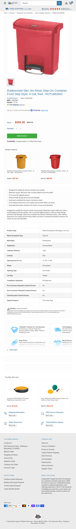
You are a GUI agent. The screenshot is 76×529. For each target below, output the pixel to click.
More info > (13, 415)
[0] (70, 3)
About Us (44, 443)
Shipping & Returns (11, 455)
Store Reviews (46, 456)
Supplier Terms (46, 469)
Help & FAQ (8, 458)
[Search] (59, 3)
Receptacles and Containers (25, 13)
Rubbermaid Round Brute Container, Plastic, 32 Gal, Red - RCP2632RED (54, 171)
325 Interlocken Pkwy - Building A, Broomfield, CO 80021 (16, 447)
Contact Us (8, 443)
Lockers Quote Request (12, 486)
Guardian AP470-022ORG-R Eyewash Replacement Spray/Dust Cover (18, 399)
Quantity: (10, 128)
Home (5, 13)
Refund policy (46, 462)
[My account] (66, 3)
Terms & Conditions (48, 446)
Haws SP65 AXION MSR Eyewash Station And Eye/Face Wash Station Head (54, 399)
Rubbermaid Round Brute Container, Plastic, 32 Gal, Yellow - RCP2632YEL (20, 171)
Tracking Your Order (11, 464)
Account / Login (9, 468)
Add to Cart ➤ (22, 136)
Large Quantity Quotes (12, 489)
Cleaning (11, 13)
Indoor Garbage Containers (42, 13)
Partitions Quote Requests (13, 479)
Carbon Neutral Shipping (50, 452)
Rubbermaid (12, 98)
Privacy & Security (47, 449)
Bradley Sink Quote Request (14, 482)
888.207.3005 (9, 451)
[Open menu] (5, 3)
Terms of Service (47, 465)
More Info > (50, 415)
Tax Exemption (46, 459)
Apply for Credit (9, 461)
